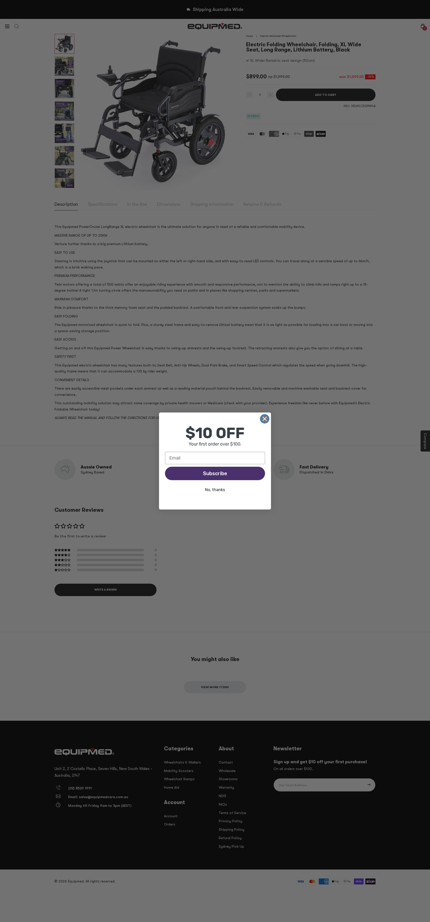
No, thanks (215, 489)
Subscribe (215, 473)
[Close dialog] (264, 418)
